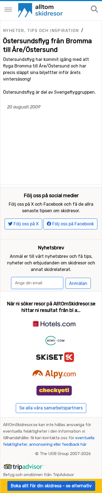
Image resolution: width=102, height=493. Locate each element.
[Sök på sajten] (94, 9)
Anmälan (78, 283)
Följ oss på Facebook (72, 223)
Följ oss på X (26, 223)
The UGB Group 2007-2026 (65, 453)
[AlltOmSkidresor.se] (41, 9)
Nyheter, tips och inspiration (41, 30)
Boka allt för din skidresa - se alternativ (51, 485)
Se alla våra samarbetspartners (51, 408)
